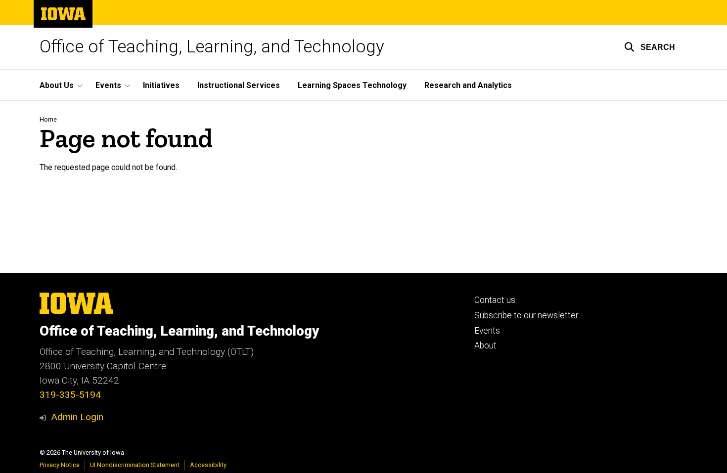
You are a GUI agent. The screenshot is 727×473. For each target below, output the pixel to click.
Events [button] (108, 85)
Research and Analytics (468, 85)
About (485, 345)
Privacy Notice (60, 465)
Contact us (494, 300)
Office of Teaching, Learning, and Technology (212, 46)
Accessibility (208, 465)
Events (487, 331)
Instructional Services (238, 85)
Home (48, 119)
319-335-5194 (70, 394)
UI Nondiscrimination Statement (135, 465)
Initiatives (161, 85)
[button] (649, 47)
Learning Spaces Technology (352, 85)
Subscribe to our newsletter (526, 315)
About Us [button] (57, 85)
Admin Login (77, 417)
